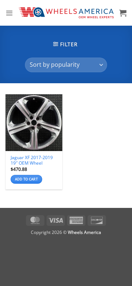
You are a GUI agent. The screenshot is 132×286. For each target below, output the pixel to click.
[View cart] (122, 13)
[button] (9, 13)
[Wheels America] (66, 12)
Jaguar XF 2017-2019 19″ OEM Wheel (32, 160)
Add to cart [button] (26, 179)
